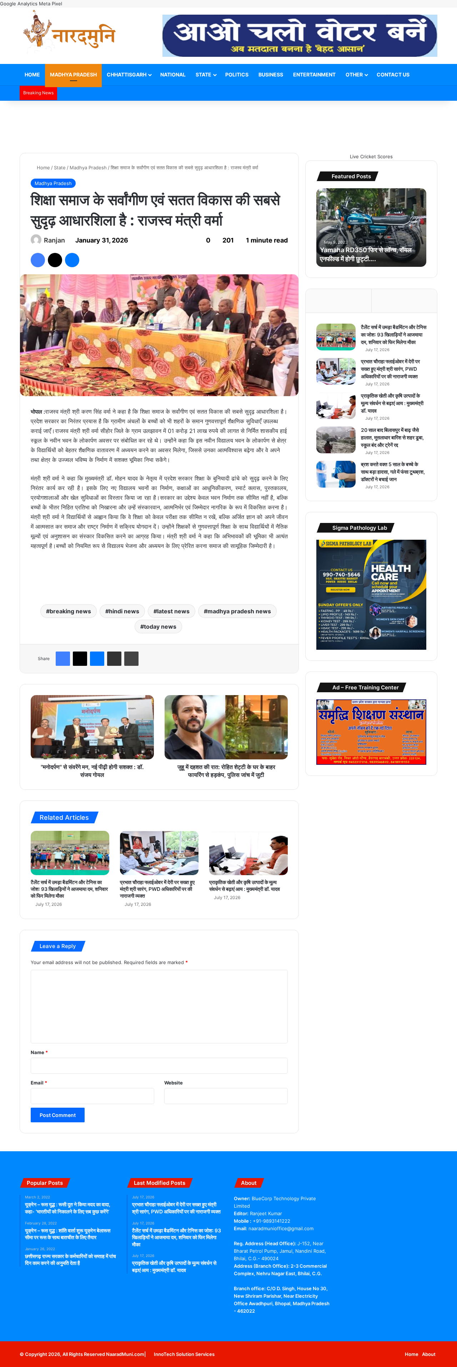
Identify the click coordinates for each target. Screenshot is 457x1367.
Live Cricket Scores (371, 156)
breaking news (70, 611)
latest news (173, 611)
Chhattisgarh (126, 74)
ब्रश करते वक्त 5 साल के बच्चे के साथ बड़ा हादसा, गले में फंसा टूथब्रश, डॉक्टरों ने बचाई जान (393, 471)
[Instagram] (281, 1324)
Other (354, 74)
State (203, 74)
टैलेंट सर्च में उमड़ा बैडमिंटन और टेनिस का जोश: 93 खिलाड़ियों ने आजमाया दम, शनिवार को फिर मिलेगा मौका (69, 889)
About (429, 1354)
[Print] (131, 659)
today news (160, 626)
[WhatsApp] (272, 1324)
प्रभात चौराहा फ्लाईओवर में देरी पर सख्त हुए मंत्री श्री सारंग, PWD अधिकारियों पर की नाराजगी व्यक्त (157, 889)
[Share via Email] (114, 659)
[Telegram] (264, 1324)
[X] (55, 260)
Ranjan (54, 240)
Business (270, 74)
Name (39, 1052)
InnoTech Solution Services (184, 1354)
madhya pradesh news (239, 611)
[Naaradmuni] (70, 33)
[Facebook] (38, 260)
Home (32, 74)
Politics (236, 74)
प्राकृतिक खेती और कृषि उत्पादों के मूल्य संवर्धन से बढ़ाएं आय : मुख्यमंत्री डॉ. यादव (392, 403)
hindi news (124, 611)
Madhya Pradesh (73, 74)
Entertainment (314, 74)
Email (39, 1083)
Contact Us (393, 74)
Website (173, 1083)
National (173, 74)
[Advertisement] (228, 124)
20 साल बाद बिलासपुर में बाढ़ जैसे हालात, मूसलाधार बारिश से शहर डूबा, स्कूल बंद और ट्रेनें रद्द (392, 437)
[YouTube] (255, 1324)
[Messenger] (72, 260)
